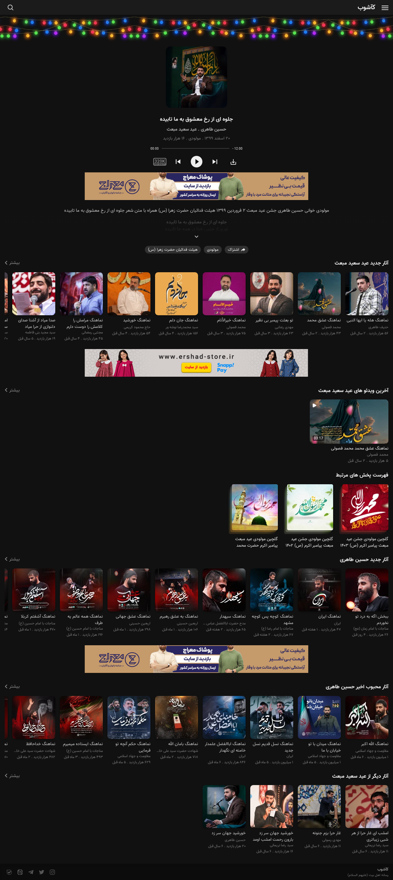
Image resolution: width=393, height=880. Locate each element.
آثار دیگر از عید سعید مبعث (360, 776)
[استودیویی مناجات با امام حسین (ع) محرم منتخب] (81, 718)
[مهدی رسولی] (319, 807)
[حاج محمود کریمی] (128, 294)
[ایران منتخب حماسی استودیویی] (224, 718)
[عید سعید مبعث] (365, 510)
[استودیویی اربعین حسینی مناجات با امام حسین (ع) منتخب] (128, 591)
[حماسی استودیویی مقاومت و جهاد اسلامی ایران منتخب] (366, 718)
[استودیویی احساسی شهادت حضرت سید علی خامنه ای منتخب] (176, 718)
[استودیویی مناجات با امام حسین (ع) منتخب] (33, 591)
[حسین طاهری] (224, 807)
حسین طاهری (213, 129)
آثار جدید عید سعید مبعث (361, 263)
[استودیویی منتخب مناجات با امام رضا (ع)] (271, 591)
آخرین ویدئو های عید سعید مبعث (353, 391)
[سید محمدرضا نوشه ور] (176, 294)
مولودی (195, 138)
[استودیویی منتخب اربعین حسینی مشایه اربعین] (176, 591)
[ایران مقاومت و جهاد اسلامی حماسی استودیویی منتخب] (271, 718)
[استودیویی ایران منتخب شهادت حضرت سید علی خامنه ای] (319, 591)
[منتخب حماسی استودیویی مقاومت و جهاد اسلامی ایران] (319, 718)
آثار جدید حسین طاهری (364, 560)
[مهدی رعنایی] (271, 294)
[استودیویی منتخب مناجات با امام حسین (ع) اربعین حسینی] (81, 591)
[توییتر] (41, 872)
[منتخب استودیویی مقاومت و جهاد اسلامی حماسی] (128, 718)
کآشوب (366, 8)
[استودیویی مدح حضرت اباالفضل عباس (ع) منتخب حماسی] (224, 591)
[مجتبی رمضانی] (81, 294)
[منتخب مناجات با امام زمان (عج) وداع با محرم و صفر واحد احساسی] (366, 591)
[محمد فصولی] (319, 294)
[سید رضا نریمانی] (366, 807)
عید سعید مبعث (182, 129)
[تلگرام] (30, 872)
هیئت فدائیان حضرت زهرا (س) (173, 250)
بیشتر (14, 262)
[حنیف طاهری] (366, 294)
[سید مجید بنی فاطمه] (33, 294)
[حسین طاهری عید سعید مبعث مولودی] (196, 77)
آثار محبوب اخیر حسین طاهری (357, 687)
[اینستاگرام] (52, 872)
